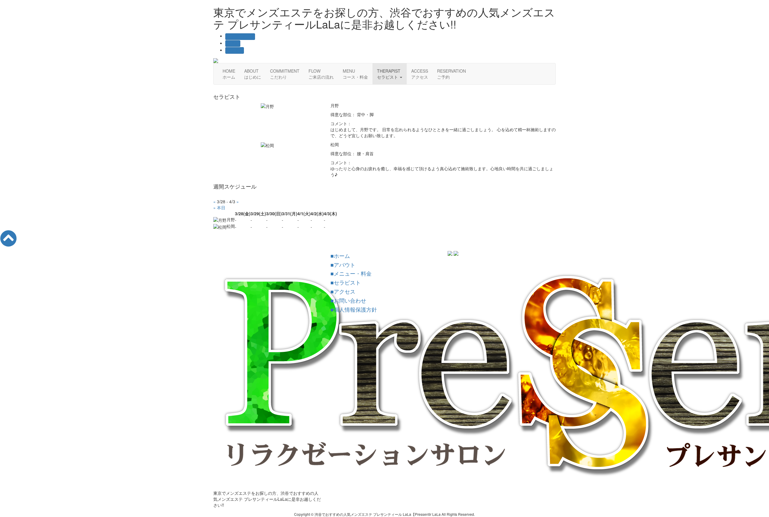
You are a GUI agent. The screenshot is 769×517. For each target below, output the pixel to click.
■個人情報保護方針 (353, 309)
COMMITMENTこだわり (284, 74)
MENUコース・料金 (355, 74)
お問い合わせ (242, 36)
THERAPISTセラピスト (388, 74)
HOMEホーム (229, 74)
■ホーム (340, 255)
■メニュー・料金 (351, 273)
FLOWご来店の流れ (321, 74)
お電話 (236, 50)
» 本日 (219, 207)
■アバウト (342, 264)
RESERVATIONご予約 (451, 74)
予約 (234, 43)
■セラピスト (345, 282)
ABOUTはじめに (252, 74)
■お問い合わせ (348, 300)
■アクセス (342, 291)
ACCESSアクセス (419, 74)
